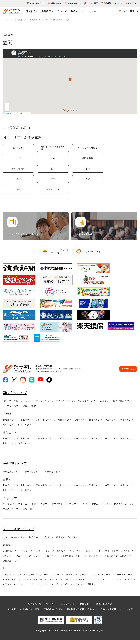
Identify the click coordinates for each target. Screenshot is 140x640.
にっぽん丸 (76, 584)
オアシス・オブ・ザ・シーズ (17, 584)
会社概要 (11, 609)
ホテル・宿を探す (100, 401)
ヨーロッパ (8, 504)
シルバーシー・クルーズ (95, 551)
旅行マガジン (78, 11)
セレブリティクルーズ (123, 551)
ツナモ (92, 11)
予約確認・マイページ (113, 3)
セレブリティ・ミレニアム (16, 579)
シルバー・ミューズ (122, 574)
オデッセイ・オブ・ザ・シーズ (51, 584)
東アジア (56, 504)
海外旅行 (46, 11)
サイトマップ (126, 609)
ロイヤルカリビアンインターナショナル (80, 556)
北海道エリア (9, 420)
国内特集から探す (122, 401)
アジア (43, 504)
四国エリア (125, 420)
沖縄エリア (23, 424)
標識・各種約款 (104, 604)
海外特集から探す (11, 471)
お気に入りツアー (37, 3)
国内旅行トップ (15, 393)
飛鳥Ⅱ (90, 584)
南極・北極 (28, 509)
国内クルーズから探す (40, 537)
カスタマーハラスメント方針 (102, 609)
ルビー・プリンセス (74, 579)
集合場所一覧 (34, 604)
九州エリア (8, 424)
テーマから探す (10, 406)
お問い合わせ (56, 3)
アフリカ (22, 504)
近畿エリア (94, 420)
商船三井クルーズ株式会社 (117, 556)
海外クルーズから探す (67, 537)
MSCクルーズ (10, 551)
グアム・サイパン (100, 504)
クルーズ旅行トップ (18, 529)
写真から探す (29, 406)
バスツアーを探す (11, 401)
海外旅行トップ (15, 463)
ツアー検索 (129, 11)
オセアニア (70, 504)
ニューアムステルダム (122, 579)
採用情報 (23, 609)
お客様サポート (74, 3)
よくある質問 (92, 3)
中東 (34, 504)
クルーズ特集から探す (14, 537)
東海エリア (79, 420)
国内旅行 (30, 11)
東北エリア (26, 420)
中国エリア (110, 420)
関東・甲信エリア (45, 420)
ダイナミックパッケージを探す (71, 401)
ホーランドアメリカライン (42, 556)
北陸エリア (63, 420)
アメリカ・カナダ (122, 504)
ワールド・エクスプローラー (93, 574)
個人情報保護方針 (75, 609)
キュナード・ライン (31, 551)
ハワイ (84, 504)
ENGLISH (132, 3)
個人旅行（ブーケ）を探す (38, 401)
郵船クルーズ (9, 561)
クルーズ (62, 11)
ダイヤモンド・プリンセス (47, 579)
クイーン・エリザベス (64, 574)
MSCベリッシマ (11, 574)
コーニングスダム (98, 579)
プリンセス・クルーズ (14, 556)
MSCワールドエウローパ (35, 574)
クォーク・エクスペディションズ (62, 551)
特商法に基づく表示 (53, 609)
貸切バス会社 (51, 604)
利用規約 (35, 609)
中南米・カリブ (10, 509)
